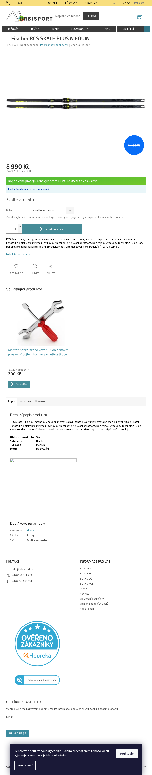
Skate (30, 531)
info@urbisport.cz (22, 569)
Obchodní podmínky (92, 599)
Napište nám (87, 609)
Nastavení (25, 765)
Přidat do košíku (54, 228)
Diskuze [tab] (40, 401)
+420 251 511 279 (22, 575)
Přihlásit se (17, 733)
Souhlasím (127, 753)
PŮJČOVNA (71, 3)
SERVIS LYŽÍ (91, 3)
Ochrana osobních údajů (94, 604)
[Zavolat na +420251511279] (12, 3)
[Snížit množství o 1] (20, 231)
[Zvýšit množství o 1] (20, 226)
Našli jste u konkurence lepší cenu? (28, 189)
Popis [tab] (11, 401)
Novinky (84, 594)
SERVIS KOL (86, 584)
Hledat (91, 16)
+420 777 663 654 (22, 581)
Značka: (80, 45)
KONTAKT (52, 3)
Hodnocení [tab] (25, 401)
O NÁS (83, 589)
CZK (124, 3)
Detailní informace (17, 254)
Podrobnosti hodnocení (54, 45)
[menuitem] (13, 29)
